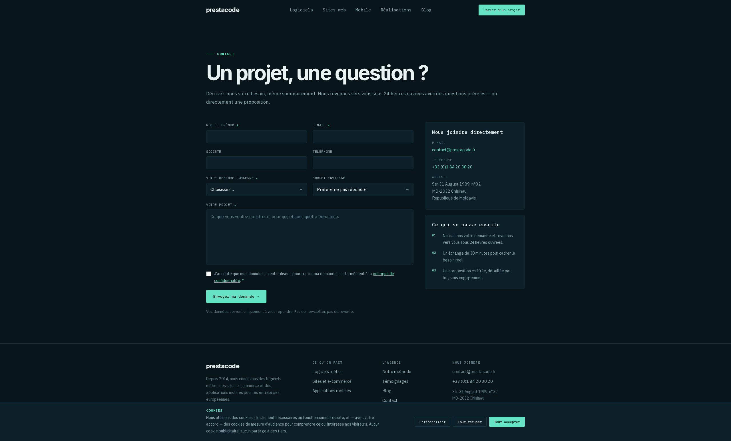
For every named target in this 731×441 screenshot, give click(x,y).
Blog (426, 10)
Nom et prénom (222, 125)
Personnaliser (432, 422)
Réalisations (396, 10)
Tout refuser (470, 422)
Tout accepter (507, 422)
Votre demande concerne (232, 178)
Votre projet (221, 204)
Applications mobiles (331, 390)
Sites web (334, 10)
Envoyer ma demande (236, 296)
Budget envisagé (329, 178)
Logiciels (301, 10)
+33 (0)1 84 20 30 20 (452, 167)
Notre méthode (396, 371)
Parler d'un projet (502, 10)
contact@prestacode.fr (453, 149)
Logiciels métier (327, 371)
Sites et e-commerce (332, 381)
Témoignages (395, 381)
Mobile (363, 10)
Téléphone (322, 151)
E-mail (321, 125)
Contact (389, 400)
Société (213, 151)
